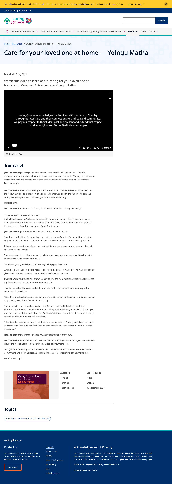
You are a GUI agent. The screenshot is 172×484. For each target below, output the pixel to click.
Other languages (53, 473)
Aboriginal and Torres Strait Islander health (27, 418)
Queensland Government (85, 470)
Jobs (48, 469)
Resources (133, 31)
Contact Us (13, 467)
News (143, 31)
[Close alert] (166, 4)
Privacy (49, 456)
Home (7, 43)
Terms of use (51, 451)
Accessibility (51, 464)
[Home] (7, 31)
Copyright (50, 447)
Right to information (54, 460)
